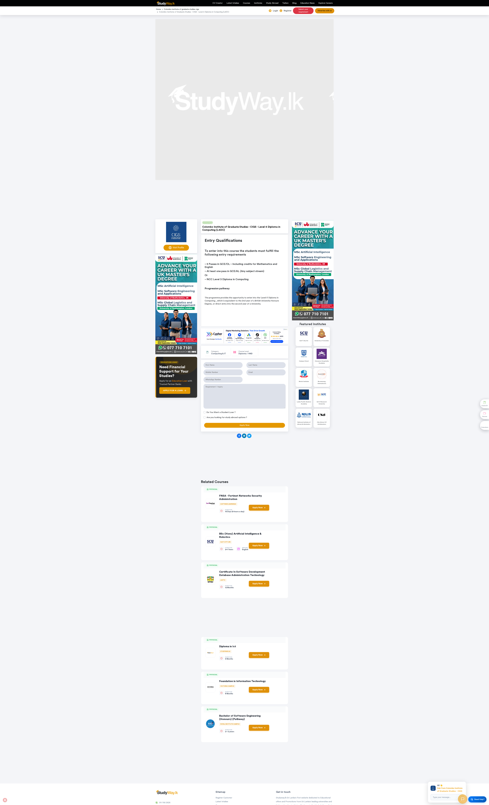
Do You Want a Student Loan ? (221, 412)
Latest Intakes (233, 3)
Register (287, 11)
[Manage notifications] (5, 800)
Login (275, 11)
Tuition (285, 3)
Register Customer (224, 798)
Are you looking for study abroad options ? (227, 417)
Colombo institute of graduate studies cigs (181, 9)
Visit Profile (178, 248)
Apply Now (257, 508)
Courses (246, 3)
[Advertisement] (244, 200)
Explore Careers (325, 3)
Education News (307, 3)
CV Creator (218, 3)
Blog (294, 3)
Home (158, 9)
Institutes (258, 3)
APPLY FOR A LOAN (173, 391)
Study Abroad (272, 3)
